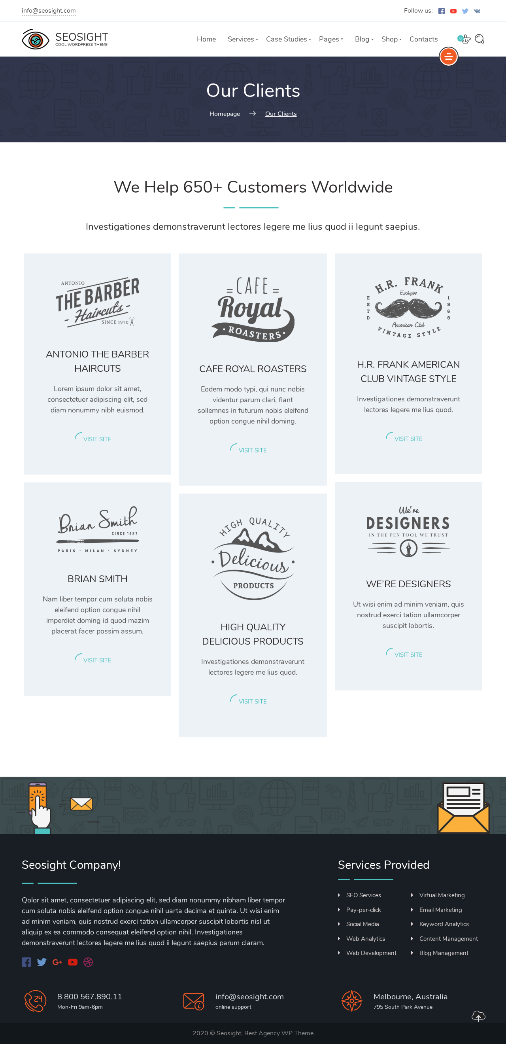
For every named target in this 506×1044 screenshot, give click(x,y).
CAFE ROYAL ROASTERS (253, 369)
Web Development (371, 953)
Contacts (424, 39)
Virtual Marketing (442, 895)
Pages (329, 39)
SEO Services (363, 895)
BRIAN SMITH (98, 579)
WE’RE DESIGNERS (408, 584)
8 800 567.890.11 (89, 996)
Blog (362, 39)
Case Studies (286, 39)
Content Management (448, 939)
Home (206, 39)
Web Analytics (365, 939)
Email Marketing (440, 910)
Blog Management (443, 953)
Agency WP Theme (286, 1033)
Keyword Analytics (444, 924)
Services (241, 39)
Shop (389, 39)
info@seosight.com (49, 10)
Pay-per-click (363, 910)
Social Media (362, 924)
